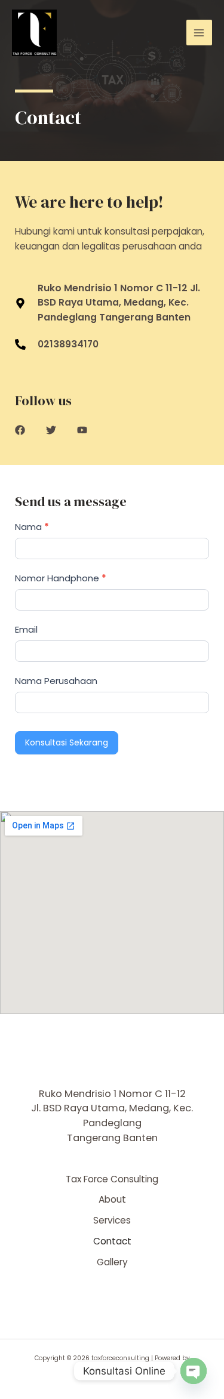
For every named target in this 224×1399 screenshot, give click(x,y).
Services (112, 1220)
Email (26, 629)
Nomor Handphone (60, 578)
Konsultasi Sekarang (66, 742)
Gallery (112, 1262)
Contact (112, 1241)
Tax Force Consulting (112, 1179)
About (112, 1199)
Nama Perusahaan (56, 680)
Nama (32, 526)
